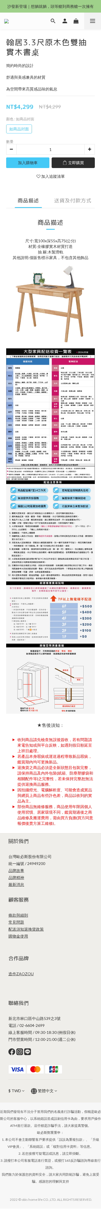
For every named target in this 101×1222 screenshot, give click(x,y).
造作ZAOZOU (21, 973)
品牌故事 (16, 870)
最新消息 (16, 884)
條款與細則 (18, 915)
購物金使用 (18, 936)
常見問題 (16, 922)
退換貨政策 (34, 929)
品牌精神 (16, 877)
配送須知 (16, 929)
